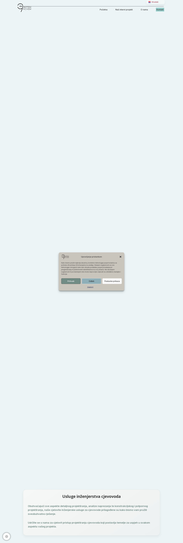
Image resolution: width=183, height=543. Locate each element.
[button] (120, 257)
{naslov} (90, 287)
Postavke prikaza (112, 281)
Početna (103, 9)
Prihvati (70, 281)
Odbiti (91, 281)
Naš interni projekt (124, 9)
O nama (144, 9)
